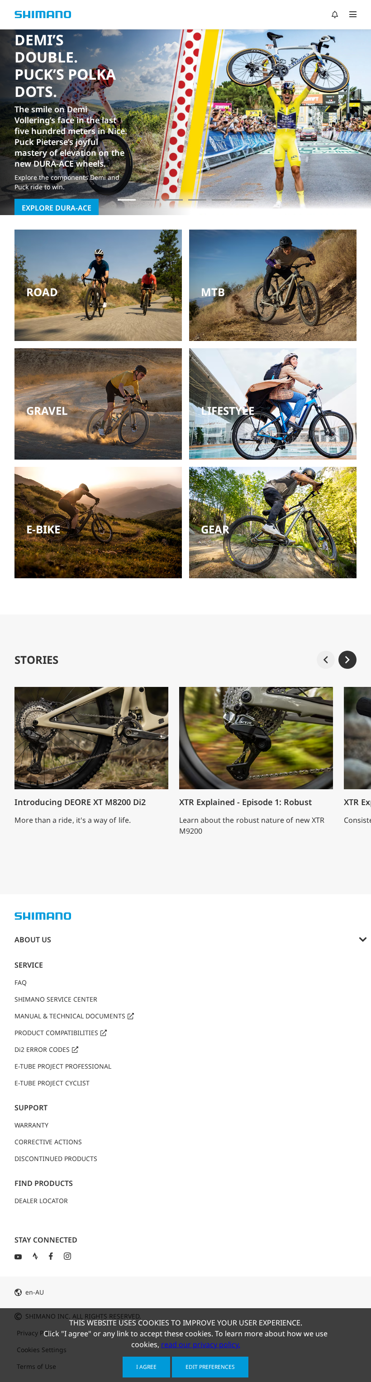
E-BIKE (43, 529)
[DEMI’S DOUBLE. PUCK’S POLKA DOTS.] (127, 200)
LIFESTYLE (227, 410)
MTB (213, 291)
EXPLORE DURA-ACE (56, 208)
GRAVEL (47, 410)
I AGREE (146, 1367)
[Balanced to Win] (150, 200)
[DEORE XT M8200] (174, 200)
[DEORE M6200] (197, 200)
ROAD (42, 291)
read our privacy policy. (200, 1344)
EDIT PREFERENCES (210, 1367)
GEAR (215, 529)
